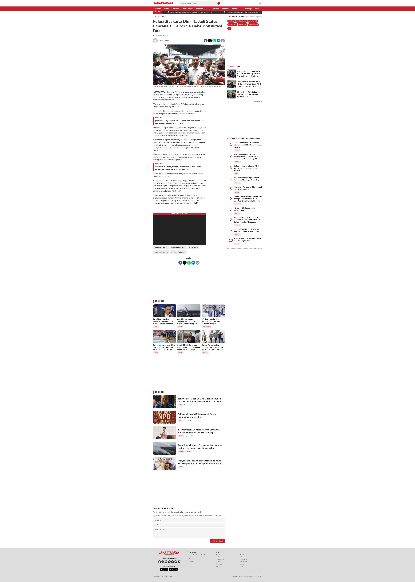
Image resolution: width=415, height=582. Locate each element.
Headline (231, 21)
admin (166, 40)
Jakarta (163, 16)
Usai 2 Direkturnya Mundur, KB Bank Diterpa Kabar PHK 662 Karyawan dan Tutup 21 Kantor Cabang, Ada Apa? (249, 85)
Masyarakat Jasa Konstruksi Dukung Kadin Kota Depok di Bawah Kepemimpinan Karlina (200, 462)
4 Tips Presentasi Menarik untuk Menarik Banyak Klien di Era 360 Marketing (199, 431)
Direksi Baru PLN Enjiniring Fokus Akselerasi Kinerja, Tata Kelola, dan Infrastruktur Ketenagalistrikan (248, 96)
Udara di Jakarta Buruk (179, 252)
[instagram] (172, 561)
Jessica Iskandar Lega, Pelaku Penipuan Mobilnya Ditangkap (246, 178)
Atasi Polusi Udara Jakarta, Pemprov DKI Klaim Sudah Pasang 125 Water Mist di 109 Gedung (178, 168)
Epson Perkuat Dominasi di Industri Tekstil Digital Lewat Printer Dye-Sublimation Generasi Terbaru (249, 74)
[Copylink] (223, 40)
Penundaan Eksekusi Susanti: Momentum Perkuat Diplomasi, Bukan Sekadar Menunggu (247, 219)
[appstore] (164, 571)
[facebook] (159, 561)
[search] (218, 3)
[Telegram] (218, 40)
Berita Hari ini (252, 21)
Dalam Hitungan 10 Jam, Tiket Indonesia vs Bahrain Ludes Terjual (246, 168)
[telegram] (169, 561)
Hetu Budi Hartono (161, 248)
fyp (229, 28)
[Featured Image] (189, 84)
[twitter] (162, 561)
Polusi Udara (193, 248)
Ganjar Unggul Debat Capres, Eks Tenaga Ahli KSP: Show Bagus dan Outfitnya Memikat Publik (248, 198)
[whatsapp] (166, 561)
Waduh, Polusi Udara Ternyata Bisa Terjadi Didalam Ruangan (211, 321)
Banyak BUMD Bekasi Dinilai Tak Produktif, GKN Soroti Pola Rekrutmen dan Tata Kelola (200, 400)
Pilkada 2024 (232, 24)
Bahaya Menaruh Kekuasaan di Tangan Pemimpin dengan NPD (197, 415)
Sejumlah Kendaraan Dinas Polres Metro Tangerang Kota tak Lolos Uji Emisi (164, 347)
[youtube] (175, 561)
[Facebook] (206, 40)
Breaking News (241, 21)
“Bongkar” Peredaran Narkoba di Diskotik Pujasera (248, 188)
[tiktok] (179, 561)
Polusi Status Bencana (179, 248)
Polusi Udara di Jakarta (161, 252)
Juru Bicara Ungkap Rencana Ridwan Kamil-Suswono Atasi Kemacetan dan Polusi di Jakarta (180, 122)
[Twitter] (210, 40)
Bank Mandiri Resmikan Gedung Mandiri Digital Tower (247, 239)
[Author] (155, 40)
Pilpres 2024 (242, 24)
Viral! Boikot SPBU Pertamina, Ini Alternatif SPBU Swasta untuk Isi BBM (248, 145)
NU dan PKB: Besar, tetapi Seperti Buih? (245, 209)
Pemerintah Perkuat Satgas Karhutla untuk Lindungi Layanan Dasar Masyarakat (200, 446)
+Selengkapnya (257, 102)
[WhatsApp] (214, 40)
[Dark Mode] (260, 3)
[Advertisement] (189, 281)
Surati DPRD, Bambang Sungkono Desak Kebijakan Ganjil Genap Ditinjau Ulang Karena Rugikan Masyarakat (188, 349)
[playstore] (173, 571)
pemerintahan (253, 24)
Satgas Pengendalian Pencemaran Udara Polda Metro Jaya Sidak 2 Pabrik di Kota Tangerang (213, 348)
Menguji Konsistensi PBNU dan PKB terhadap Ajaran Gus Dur (247, 230)
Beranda (156, 16)
